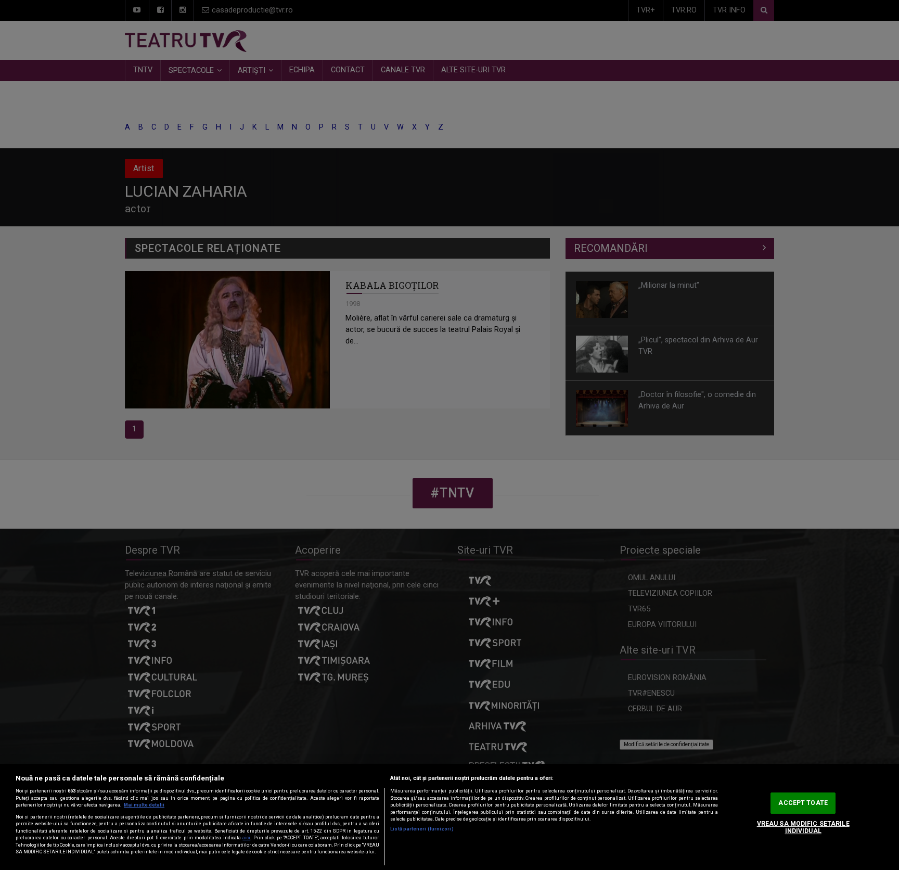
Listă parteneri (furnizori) (421, 828)
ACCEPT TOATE (802, 803)
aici (246, 837)
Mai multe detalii (144, 805)
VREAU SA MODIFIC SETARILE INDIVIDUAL (803, 827)
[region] (449, 817)
